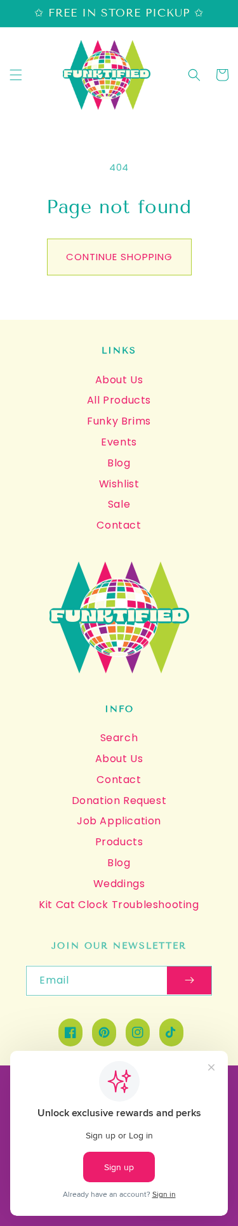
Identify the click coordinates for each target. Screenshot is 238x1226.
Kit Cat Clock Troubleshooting (119, 904)
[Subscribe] (189, 980)
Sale (119, 504)
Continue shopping (119, 256)
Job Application (119, 821)
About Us (119, 379)
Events (119, 442)
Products (119, 841)
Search (119, 737)
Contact (118, 525)
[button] (16, 75)
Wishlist (119, 484)
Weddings (119, 883)
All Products (119, 400)
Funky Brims (119, 421)
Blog (118, 463)
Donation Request (119, 800)
